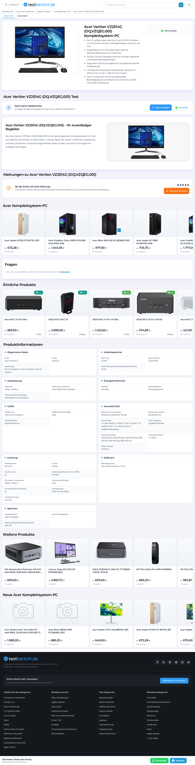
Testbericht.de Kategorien (17, 692)
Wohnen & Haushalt (13, 733)
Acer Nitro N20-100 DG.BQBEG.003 (111, 240)
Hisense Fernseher (60, 711)
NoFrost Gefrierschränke (62, 715)
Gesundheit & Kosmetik (15, 742)
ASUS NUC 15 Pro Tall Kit (149, 319)
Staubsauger (153, 711)
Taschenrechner (106, 724)
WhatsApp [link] (161, 760)
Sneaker (55, 724)
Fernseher (151, 697)
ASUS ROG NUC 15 (58, 319)
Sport (6, 720)
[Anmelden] (189, 4)
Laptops (103, 720)
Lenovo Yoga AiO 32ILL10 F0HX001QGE (61, 571)
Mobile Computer (44, 11)
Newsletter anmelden (174, 680)
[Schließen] (191, 761)
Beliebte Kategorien (157, 692)
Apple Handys (153, 733)
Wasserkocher (105, 729)
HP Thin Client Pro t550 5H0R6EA (154, 569)
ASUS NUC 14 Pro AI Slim (105, 319)
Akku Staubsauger (60, 697)
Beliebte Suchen (60, 692)
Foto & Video (10, 715)
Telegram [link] (180, 760)
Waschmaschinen (107, 733)
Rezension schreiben (178, 191)
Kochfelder (104, 715)
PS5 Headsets (57, 733)
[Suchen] (181, 5)
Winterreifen (153, 720)
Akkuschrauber (106, 697)
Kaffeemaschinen (107, 706)
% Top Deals (152, 738)
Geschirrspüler (153, 706)
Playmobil (56, 706)
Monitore (151, 715)
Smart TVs (56, 720)
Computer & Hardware (25, 11)
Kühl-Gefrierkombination (158, 702)
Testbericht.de (7, 11)
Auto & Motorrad (11, 706)
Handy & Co (9, 702)
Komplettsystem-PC (62, 11)
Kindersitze (152, 724)
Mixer (149, 729)
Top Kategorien (107, 692)
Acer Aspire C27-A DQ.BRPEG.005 (110, 629)
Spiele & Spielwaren (13, 738)
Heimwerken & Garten (14, 729)
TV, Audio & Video (12, 711)
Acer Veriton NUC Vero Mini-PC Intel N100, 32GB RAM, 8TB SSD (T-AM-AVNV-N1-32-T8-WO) (22, 632)
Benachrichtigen (162, 107)
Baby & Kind (9, 747)
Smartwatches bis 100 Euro (64, 729)
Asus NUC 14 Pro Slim (15, 319)
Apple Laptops (58, 702)
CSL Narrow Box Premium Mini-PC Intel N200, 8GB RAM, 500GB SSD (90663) (23, 572)
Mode (6, 724)
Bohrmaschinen (106, 702)
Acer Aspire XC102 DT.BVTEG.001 (21, 240)
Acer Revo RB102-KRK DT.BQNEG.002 (60, 631)
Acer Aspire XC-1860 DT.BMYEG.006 (147, 242)
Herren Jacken (105, 711)
